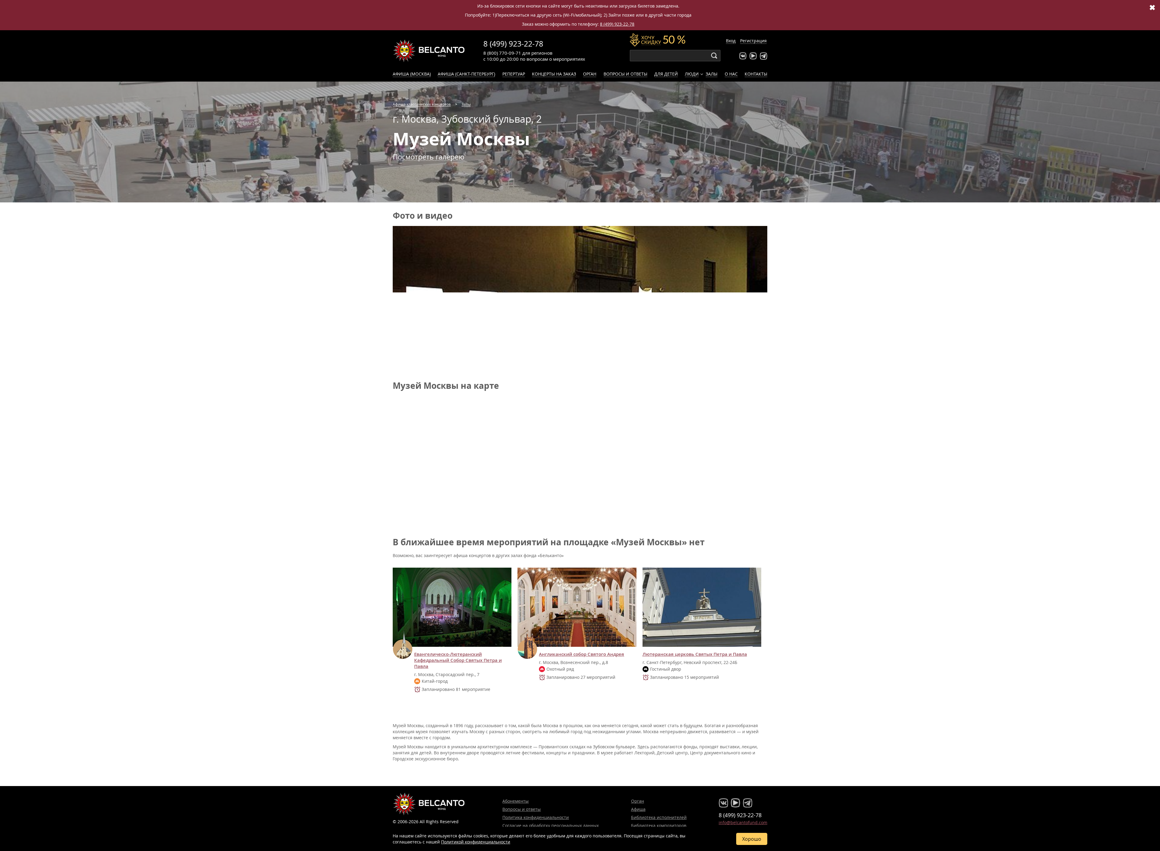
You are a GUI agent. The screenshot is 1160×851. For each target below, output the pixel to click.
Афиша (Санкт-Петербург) (466, 74)
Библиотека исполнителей (659, 817)
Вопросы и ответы (625, 74)
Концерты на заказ (554, 74)
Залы (711, 74)
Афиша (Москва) (412, 74)
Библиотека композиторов (658, 825)
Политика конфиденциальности (535, 817)
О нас (731, 74)
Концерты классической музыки (429, 51)
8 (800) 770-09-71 (502, 53)
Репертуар (513, 74)
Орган (589, 74)
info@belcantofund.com (743, 822)
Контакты (756, 74)
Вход (731, 41)
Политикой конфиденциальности (475, 842)
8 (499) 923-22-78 (617, 24)
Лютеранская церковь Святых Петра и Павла (695, 654)
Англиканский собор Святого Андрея (581, 654)
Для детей (666, 74)
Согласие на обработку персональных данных (550, 825)
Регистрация (753, 41)
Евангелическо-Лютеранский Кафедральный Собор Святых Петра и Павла (458, 660)
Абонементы (515, 801)
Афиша (638, 809)
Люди (692, 74)
